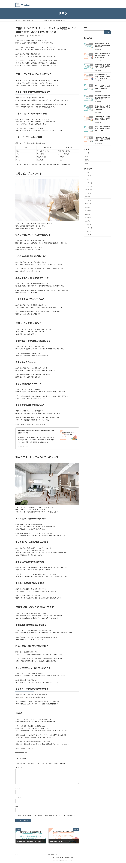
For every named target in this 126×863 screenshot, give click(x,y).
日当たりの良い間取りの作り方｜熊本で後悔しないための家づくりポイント (102, 128)
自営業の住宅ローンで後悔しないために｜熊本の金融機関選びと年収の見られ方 (102, 118)
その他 (87, 153)
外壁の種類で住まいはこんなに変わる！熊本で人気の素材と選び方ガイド (102, 139)
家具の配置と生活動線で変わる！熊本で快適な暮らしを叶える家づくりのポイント (102, 97)
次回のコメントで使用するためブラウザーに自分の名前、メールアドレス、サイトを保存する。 (46, 815)
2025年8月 (88, 197)
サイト (17, 806)
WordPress (55, 860)
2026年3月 (88, 172)
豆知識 (87, 160)
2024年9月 (88, 235)
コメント (19, 768)
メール (18, 798)
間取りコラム (24, 446)
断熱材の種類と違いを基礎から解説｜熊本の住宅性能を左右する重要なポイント (102, 66)
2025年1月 (88, 221)
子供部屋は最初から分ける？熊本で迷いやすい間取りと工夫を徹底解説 (102, 45)
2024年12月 (88, 224)
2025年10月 (88, 190)
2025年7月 (88, 200)
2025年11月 (88, 186)
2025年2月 (88, 217)
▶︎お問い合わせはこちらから (24, 748)
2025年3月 (88, 214)
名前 (17, 789)
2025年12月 (88, 183)
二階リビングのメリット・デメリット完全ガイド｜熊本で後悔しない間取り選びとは (102, 86)
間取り (26, 752)
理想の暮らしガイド (52, 854)
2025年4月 (88, 210)
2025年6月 (88, 203)
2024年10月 (88, 231)
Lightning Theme (63, 860)
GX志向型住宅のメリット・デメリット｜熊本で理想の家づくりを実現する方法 (102, 76)
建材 (86, 156)
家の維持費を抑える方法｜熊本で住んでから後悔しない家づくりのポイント (102, 107)
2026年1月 (88, 179)
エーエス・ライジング (20, 854)
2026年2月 (88, 176)
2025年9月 (88, 193)
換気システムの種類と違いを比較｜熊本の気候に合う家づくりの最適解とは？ (102, 55)
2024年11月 (88, 228)
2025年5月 (88, 207)
